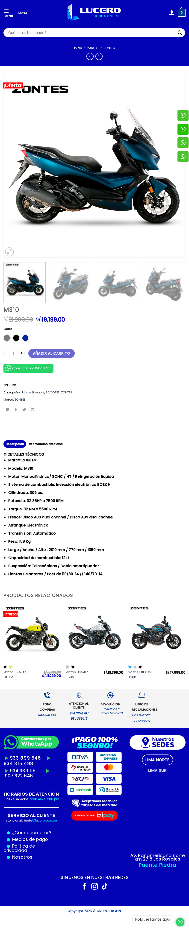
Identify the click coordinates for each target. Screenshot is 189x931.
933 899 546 (25, 758)
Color (7, 329)
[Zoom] (9, 251)
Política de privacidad (19, 848)
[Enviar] (180, 32)
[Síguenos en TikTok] (104, 887)
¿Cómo (20, 833)
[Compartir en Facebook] (16, 410)
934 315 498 (18, 763)
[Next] (176, 166)
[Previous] (13, 166)
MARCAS (93, 48)
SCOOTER (53, 392)
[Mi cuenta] (171, 12)
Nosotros (22, 857)
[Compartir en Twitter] (24, 410)
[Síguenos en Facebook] (84, 887)
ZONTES (109, 48)
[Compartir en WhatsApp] (8, 410)
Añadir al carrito (51, 353)
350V (70, 677)
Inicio (78, 48)
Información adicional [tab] (46, 444)
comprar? (39, 833)
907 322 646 (19, 776)
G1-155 (8, 677)
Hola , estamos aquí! (153, 919)
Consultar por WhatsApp (32, 368)
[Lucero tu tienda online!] (94, 13)
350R (132, 677)
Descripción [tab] (15, 444)
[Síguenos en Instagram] (94, 887)
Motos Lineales (33, 392)
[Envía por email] (32, 410)
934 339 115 (22, 770)
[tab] (157, 760)
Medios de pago (29, 839)
